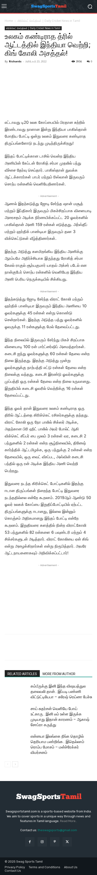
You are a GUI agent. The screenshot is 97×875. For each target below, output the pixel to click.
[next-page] (15, 764)
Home (9, 21)
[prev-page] (8, 764)
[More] (53, 650)
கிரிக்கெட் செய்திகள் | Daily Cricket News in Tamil (48, 21)
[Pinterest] (31, 650)
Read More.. (68, 821)
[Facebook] (9, 650)
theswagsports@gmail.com (57, 830)
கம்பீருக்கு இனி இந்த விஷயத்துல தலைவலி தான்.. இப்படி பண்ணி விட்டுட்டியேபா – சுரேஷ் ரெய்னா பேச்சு (61, 691)
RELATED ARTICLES (22, 674)
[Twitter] (20, 650)
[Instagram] (42, 841)
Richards (15, 61)
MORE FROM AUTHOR (59, 674)
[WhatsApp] (42, 650)
